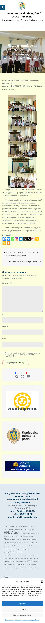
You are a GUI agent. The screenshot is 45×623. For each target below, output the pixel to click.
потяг (31, 558)
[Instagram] (16, 239)
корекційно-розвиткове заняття (15, 555)
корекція (29, 555)
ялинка (36, 567)
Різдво (7, 539)
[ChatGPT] (29, 239)
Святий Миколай (10, 542)
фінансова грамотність (16, 567)
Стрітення (33, 543)
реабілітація (9, 561)
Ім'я (4, 314)
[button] (42, 581)
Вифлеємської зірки (29, 526)
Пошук (6, 577)
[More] (8, 243)
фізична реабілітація (31, 564)
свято (28, 561)
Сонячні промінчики (23, 542)
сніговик (35, 561)
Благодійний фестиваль (15, 526)
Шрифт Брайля (29, 546)
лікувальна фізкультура (10, 558)
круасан (35, 555)
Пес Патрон (15, 536)
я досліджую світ (28, 567)
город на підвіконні (10, 549)
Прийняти (22, 603)
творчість (21, 564)
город (36, 546)
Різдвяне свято (26, 539)
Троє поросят (8, 546)
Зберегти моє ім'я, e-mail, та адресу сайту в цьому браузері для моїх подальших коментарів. (22, 354)
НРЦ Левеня (13, 532)
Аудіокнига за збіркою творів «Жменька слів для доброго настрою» (21, 254)
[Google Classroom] (37, 239)
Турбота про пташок (18, 546)
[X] (25, 239)
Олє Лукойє (26, 533)
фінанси (6, 567)
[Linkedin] (20, 239)
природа (36, 558)
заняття (19, 552)
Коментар (7, 283)
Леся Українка (28, 529)
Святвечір (33, 539)
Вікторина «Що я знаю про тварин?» (24, 261)
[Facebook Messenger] (8, 239)
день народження (24, 549)
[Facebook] (4, 239)
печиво (26, 558)
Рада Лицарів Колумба (26, 536)
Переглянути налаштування (22, 615)
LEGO (6, 526)
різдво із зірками (19, 561)
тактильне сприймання (10, 564)
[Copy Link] (4, 243)
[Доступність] (2, 7)
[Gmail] (33, 239)
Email (5, 326)
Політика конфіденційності (13, 620)
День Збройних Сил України (13, 530)
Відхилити (22, 609)
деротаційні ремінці (9, 552)
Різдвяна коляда (16, 539)
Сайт (4, 339)
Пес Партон (7, 536)
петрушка (20, 558)
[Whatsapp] (12, 239)
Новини (29, 86)
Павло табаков (35, 533)
